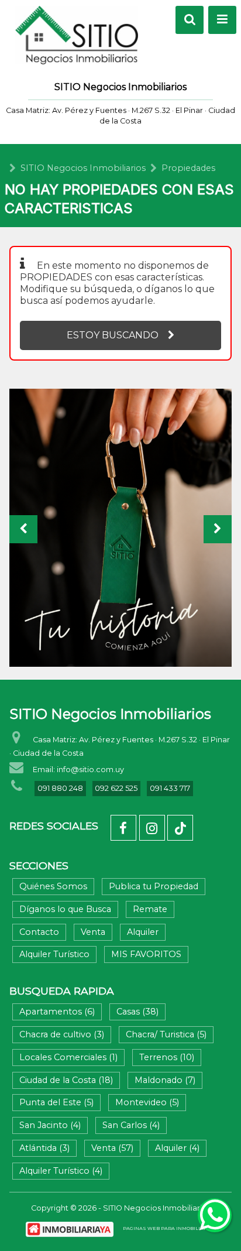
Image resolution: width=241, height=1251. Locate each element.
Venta (93, 932)
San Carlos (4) (131, 1125)
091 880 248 (60, 788)
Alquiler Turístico (54, 954)
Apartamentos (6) (57, 1011)
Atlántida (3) (44, 1148)
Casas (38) (137, 1011)
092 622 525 (116, 788)
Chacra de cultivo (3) (61, 1034)
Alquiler (143, 932)
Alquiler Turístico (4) (60, 1171)
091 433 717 (170, 788)
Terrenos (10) (166, 1057)
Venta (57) (112, 1148)
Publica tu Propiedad (153, 886)
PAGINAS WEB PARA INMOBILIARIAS (169, 1228)
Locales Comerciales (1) (68, 1057)
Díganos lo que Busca (65, 909)
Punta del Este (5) (56, 1102)
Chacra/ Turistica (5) (166, 1034)
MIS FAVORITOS (146, 954)
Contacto (39, 932)
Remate (150, 909)
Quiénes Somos (53, 886)
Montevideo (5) (147, 1102)
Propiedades (188, 168)
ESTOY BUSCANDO (113, 335)
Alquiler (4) (177, 1148)
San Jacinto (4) (50, 1125)
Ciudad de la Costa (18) (66, 1080)
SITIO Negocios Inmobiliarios (83, 168)
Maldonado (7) (165, 1080)
